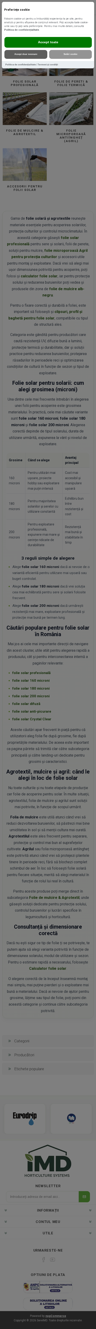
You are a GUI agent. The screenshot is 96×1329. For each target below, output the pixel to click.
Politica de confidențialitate (21, 29)
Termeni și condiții (48, 64)
